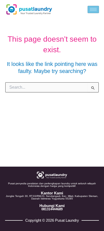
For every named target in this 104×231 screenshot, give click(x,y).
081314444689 (52, 209)
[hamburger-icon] (93, 9)
